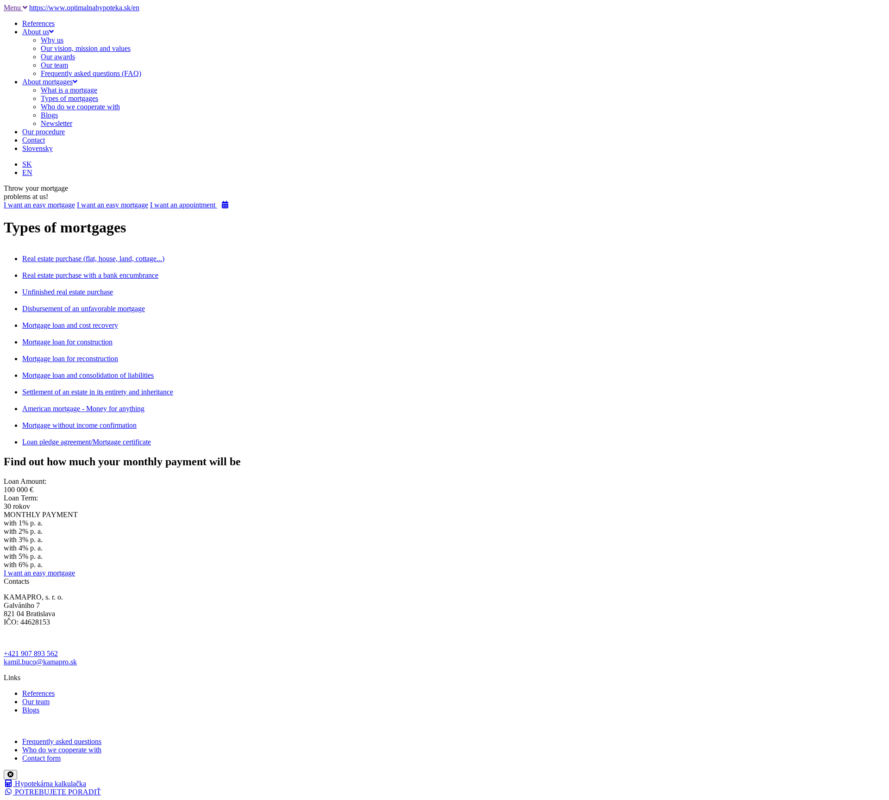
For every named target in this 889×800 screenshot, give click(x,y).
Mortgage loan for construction (67, 342)
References (38, 23)
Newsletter (56, 123)
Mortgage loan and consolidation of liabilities (88, 375)
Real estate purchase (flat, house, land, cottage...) (93, 258)
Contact (33, 140)
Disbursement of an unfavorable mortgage (83, 308)
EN (27, 172)
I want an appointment (183, 205)
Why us (52, 40)
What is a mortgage (69, 90)
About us (35, 32)
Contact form (41, 758)
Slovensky (37, 148)
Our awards (58, 57)
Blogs (49, 115)
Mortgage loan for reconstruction (70, 358)
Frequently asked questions (61, 741)
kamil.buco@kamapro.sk (40, 662)
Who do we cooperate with (80, 107)
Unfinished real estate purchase (67, 292)
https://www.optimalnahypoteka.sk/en (84, 8)
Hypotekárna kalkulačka (49, 784)
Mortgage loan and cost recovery (70, 325)
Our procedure (43, 132)
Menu (13, 8)
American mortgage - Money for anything (83, 408)
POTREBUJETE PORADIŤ (57, 792)
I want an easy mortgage (39, 205)
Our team (54, 65)
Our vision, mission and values (86, 48)
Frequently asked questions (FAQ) (91, 73)
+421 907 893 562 (31, 653)
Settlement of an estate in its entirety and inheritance (97, 392)
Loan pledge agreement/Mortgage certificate (86, 442)
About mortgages (47, 82)
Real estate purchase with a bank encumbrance (90, 275)
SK (27, 164)
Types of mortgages (69, 98)
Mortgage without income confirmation (79, 425)
